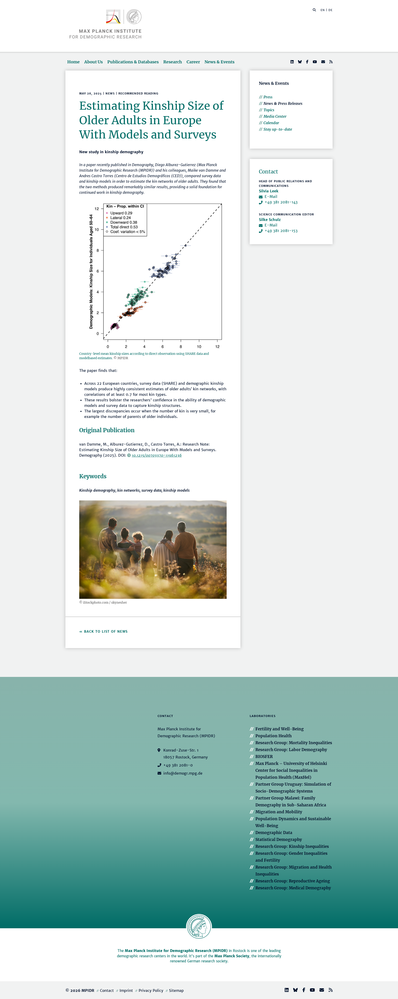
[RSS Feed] (330, 61)
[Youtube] (314, 61)
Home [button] (73, 62)
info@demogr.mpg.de (182, 773)
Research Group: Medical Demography (293, 887)
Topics (268, 110)
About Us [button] (93, 62)
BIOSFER (264, 756)
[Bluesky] (299, 61)
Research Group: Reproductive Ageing (292, 881)
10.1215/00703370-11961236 (157, 455)
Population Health (273, 735)
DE (330, 10)
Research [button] (172, 62)
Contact (107, 990)
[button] (314, 9)
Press (267, 97)
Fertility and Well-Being (279, 729)
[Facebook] (306, 61)
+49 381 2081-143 (281, 202)
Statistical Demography (278, 839)
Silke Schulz (270, 219)
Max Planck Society (231, 956)
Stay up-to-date (277, 129)
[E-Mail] (322, 61)
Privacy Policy (151, 990)
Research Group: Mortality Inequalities (293, 742)
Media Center (275, 116)
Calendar (271, 122)
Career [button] (193, 62)
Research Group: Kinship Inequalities (292, 846)
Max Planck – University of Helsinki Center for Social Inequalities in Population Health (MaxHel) (291, 770)
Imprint (126, 990)
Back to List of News (106, 631)
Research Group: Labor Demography (291, 749)
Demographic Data (273, 832)
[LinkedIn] (292, 61)
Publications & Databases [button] (133, 62)
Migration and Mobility (278, 811)
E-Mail (271, 196)
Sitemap (176, 990)
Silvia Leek (268, 191)
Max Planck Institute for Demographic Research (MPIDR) (176, 951)
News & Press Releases (282, 103)
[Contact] (320, 991)
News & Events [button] (219, 62)
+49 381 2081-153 (281, 230)
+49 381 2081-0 (178, 765)
